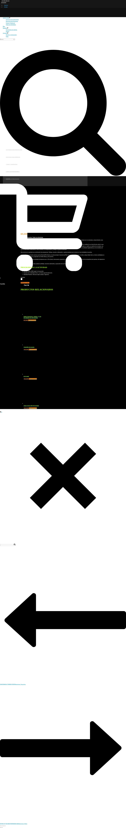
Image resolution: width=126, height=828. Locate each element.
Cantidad (23, 277)
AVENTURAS (6, 18)
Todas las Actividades (11, 24)
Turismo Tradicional (10, 23)
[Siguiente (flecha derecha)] (2, 827)
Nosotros (5, 28)
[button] (32, 320)
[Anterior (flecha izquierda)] (0, 827)
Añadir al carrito (25, 282)
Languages (3, 2)
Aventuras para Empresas (12, 21)
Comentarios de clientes (11, 30)
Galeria (7, 31)
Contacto (5, 33)
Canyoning (29, 237)
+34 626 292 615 (5, 1)
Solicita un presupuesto (11, 35)
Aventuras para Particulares (12, 19)
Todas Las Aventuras (37, 237)
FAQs (7, 36)
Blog (4, 26)
